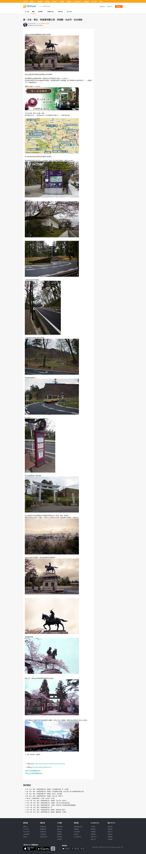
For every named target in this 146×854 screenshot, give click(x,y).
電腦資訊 (59, 834)
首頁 (26, 1)
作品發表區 (26, 834)
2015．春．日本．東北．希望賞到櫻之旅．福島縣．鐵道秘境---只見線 (46, 812)
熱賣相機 (93, 831)
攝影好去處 (78, 826)
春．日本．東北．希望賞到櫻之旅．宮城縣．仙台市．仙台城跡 (44, 794)
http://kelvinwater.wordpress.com (41, 767)
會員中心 (109, 6)
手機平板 (47, 1)
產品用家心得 (43, 837)
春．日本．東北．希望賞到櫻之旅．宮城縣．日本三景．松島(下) (45, 796)
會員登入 (118, 6)
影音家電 (59, 837)
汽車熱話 (54, 1)
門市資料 (93, 826)
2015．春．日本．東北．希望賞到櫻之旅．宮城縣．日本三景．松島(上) (47, 800)
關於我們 (110, 826)
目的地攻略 (77, 831)
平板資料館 (43, 834)
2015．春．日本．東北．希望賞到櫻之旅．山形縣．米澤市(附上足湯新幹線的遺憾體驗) (51, 805)
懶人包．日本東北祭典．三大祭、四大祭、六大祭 (40, 798)
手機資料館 (43, 831)
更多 (101, 1)
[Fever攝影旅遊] (30, 6)
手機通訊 (59, 831)
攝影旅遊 (86, 1)
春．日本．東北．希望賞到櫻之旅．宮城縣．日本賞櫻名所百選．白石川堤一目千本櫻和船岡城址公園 (55, 791)
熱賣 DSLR (94, 837)
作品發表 (68, 1)
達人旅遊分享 (77, 837)
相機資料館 (43, 826)
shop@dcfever (77, 1)
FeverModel (26, 831)
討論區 (25, 837)
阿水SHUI (33, 23)
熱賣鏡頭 (93, 834)
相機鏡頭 (39, 1)
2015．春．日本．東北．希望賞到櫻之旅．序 (39, 807)
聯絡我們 (110, 829)
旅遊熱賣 (76, 829)
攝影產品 (59, 829)
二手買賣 (61, 1)
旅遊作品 (76, 834)
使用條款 (110, 837)
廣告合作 (110, 831)
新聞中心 (32, 1)
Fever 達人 (94, 1)
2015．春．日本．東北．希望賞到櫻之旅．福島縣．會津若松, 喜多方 (46, 810)
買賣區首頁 (60, 826)
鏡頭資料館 (43, 829)
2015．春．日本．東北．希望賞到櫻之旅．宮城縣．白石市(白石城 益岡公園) (48, 803)
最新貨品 (93, 829)
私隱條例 (110, 839)
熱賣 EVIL (93, 839)
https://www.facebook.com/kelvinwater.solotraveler (50, 764)
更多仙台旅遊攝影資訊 (32, 771)
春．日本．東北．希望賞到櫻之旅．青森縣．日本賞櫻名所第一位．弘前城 (47, 789)
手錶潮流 (59, 839)
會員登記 (102, 6)
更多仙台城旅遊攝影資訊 (33, 773)
